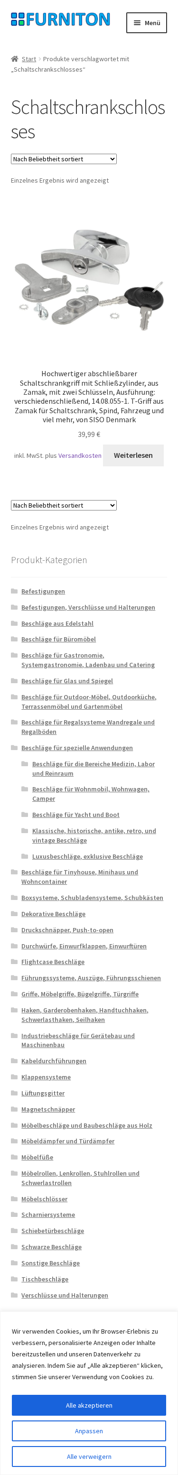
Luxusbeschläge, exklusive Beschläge (87, 856)
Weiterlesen (133, 455)
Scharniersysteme (48, 1214)
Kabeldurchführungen (53, 1061)
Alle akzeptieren (89, 1405)
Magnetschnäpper (48, 1109)
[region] (89, 1393)
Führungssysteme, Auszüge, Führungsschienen (91, 978)
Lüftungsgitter (43, 1093)
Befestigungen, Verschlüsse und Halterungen (88, 607)
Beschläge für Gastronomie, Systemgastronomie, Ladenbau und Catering (88, 660)
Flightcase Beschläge (52, 961)
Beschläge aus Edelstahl (57, 623)
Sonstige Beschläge (50, 1263)
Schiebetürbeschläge (52, 1230)
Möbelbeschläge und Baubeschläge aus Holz (86, 1125)
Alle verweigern (89, 1456)
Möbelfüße (37, 1157)
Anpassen (89, 1431)
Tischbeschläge (44, 1279)
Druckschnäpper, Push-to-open (67, 930)
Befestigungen (43, 591)
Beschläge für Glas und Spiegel (67, 681)
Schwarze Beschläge (51, 1247)
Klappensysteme (46, 1077)
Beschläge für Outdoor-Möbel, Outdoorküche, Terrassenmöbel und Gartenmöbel (89, 702)
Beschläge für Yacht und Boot (76, 814)
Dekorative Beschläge (53, 913)
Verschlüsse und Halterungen (64, 1295)
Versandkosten (80, 455)
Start (29, 59)
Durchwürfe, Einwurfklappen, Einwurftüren (84, 946)
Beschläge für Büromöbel (58, 639)
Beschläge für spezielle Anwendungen (77, 747)
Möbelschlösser (44, 1199)
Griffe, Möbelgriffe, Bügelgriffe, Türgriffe (80, 994)
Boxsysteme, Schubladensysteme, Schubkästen (92, 897)
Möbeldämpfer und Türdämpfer (67, 1141)
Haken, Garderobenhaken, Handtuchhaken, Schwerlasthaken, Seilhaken (85, 1015)
